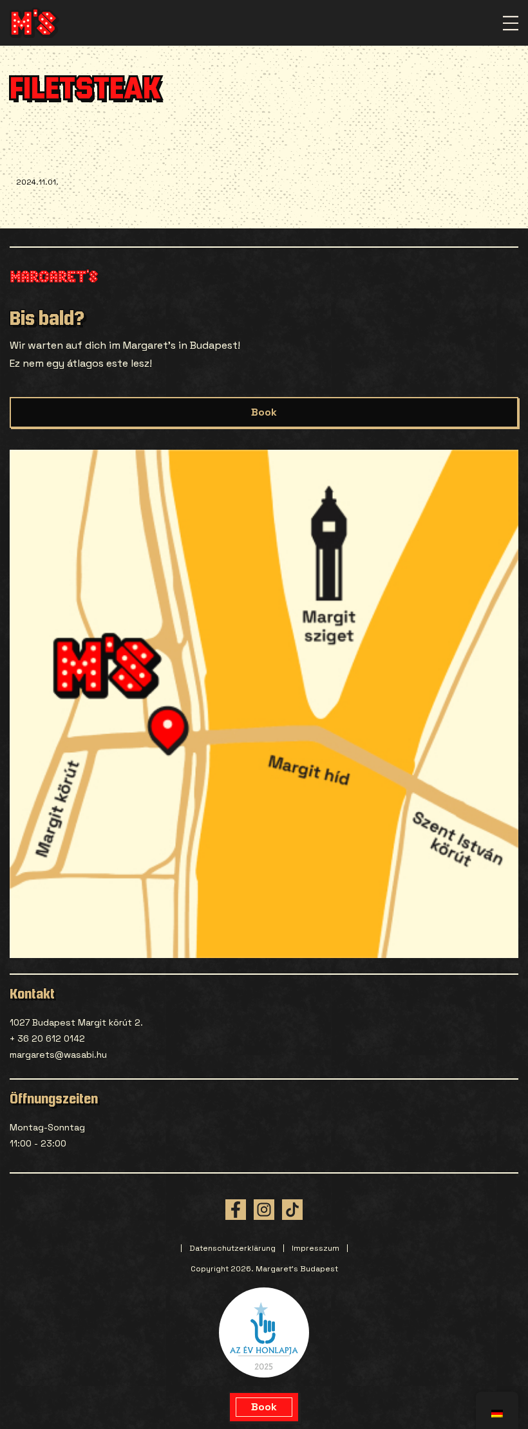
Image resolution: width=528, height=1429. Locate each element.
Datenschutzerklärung (232, 1248)
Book (264, 412)
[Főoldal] (34, 23)
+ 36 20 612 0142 (47, 1038)
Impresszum (315, 1248)
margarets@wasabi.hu (58, 1054)
